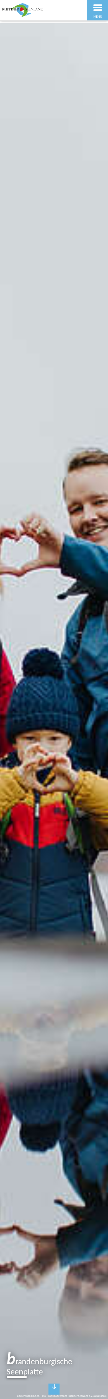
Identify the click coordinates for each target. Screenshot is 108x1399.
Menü (97, 16)
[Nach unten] (54, 1389)
